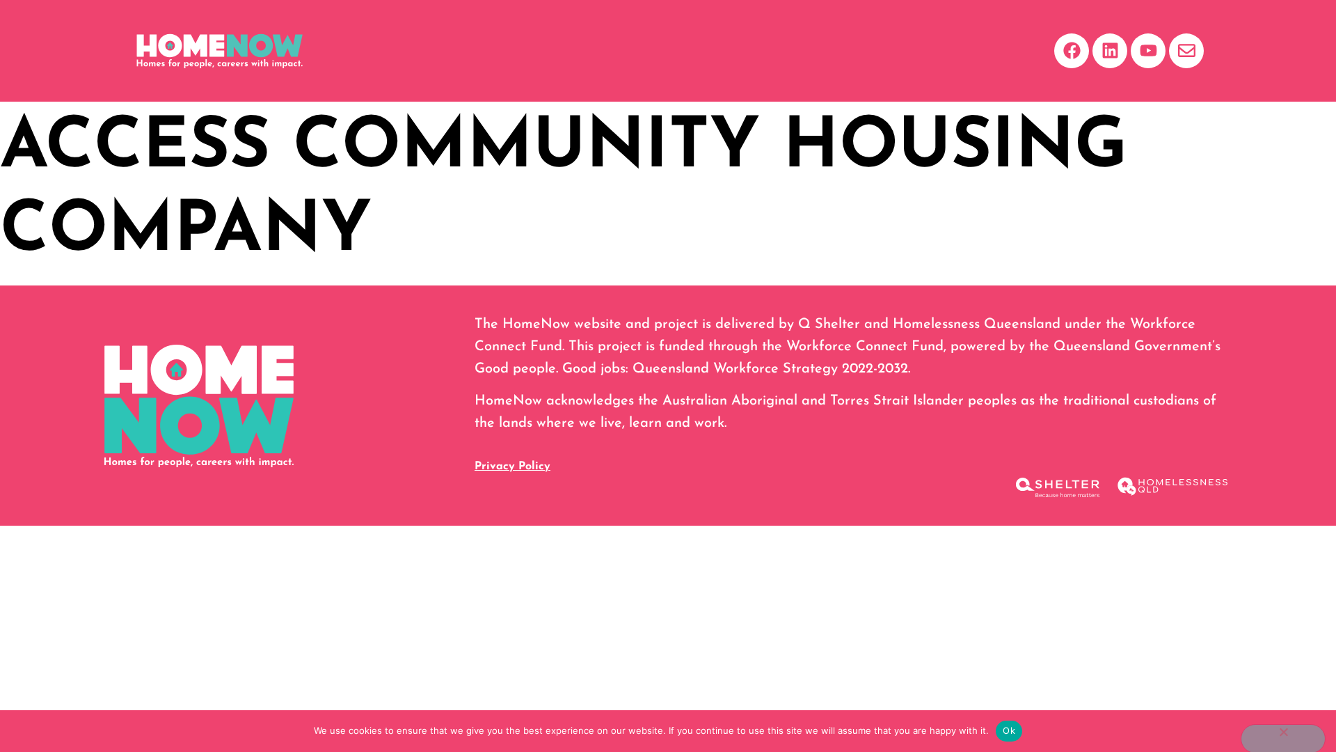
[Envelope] (1186, 50)
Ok (1009, 730)
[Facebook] (1071, 50)
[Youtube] (1148, 50)
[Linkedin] (1109, 50)
